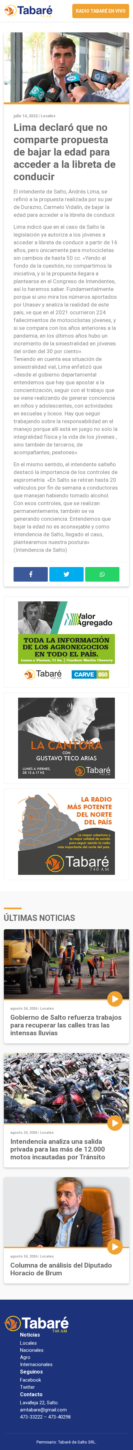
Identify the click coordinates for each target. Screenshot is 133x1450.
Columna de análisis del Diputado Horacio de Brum (61, 1269)
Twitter (27, 1387)
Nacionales (32, 1350)
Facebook (30, 1380)
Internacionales (36, 1364)
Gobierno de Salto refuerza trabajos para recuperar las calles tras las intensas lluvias (66, 1025)
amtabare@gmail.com (43, 1410)
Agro (25, 1357)
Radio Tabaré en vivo (101, 11)
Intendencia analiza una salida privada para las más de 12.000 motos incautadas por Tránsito (57, 1149)
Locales (48, 116)
